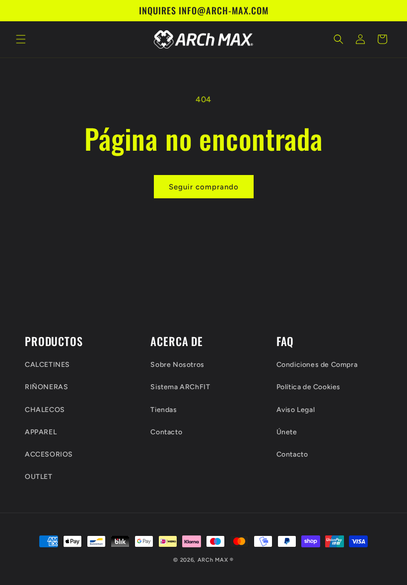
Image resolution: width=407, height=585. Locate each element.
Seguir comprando (204, 186)
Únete (286, 432)
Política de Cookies (308, 387)
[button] (21, 39)
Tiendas (163, 410)
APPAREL (41, 432)
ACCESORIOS (49, 454)
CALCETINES (47, 364)
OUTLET (39, 476)
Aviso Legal (295, 410)
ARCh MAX (213, 560)
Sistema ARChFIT (180, 387)
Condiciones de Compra (317, 364)
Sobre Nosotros (177, 364)
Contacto (166, 432)
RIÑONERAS (46, 387)
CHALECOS (45, 410)
